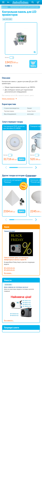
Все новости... (9, 320)
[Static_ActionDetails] (23, 186)
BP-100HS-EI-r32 (9, 268)
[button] (36, 167)
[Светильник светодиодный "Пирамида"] (14, 208)
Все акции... (8, 273)
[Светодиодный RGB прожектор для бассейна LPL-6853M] (14, 152)
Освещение (31, 175)
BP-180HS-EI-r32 (9, 270)
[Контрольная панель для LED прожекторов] (21, 38)
